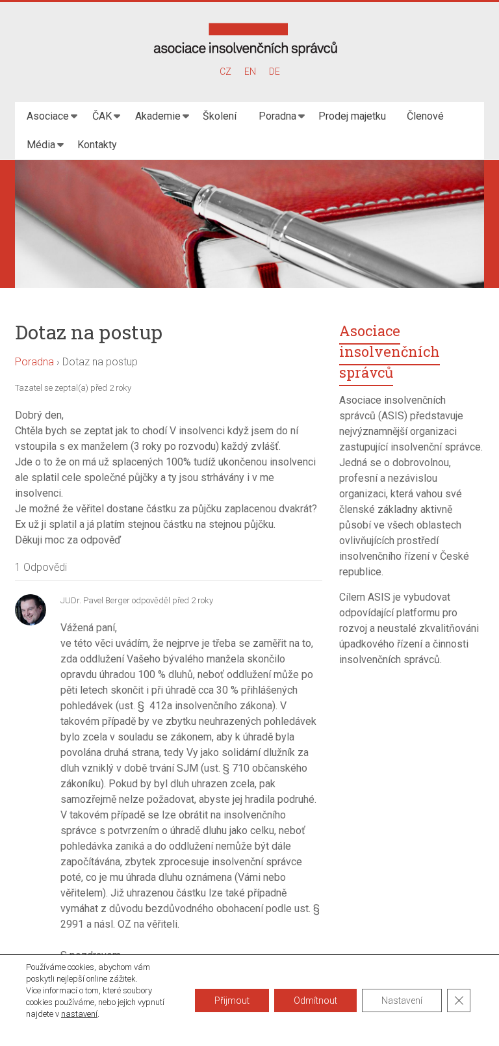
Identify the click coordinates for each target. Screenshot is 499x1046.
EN (250, 71)
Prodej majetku (352, 116)
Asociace (48, 116)
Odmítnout (315, 1000)
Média (41, 144)
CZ (225, 71)
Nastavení (401, 1000)
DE (274, 71)
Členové (425, 116)
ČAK (102, 116)
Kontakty (97, 144)
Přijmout (232, 1000)
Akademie (158, 116)
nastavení (79, 1014)
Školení (220, 116)
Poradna (277, 116)
